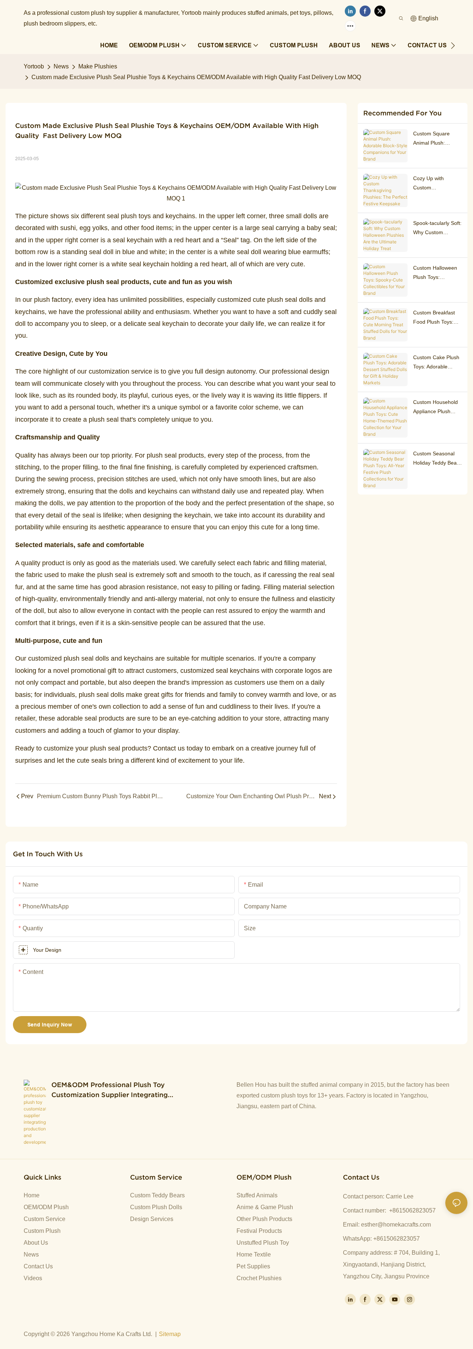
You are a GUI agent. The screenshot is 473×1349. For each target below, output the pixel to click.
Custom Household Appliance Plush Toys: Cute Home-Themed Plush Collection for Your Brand (435, 407)
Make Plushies (97, 66)
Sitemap (170, 1334)
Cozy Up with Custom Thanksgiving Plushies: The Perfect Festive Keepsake (430, 183)
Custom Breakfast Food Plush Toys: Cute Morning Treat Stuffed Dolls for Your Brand (436, 318)
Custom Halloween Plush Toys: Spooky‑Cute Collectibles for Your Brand (436, 273)
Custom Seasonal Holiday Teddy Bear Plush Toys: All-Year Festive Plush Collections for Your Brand (436, 459)
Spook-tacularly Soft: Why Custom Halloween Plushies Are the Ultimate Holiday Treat (437, 228)
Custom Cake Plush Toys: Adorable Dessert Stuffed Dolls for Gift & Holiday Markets (436, 362)
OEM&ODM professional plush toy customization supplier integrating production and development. (109, 1090)
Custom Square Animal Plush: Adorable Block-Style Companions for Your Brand (437, 139)
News (61, 66)
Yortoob (34, 66)
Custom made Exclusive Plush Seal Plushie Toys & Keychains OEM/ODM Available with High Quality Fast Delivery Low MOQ (196, 77)
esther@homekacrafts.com (396, 1224)
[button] (453, 45)
